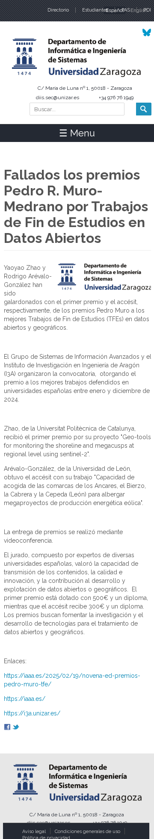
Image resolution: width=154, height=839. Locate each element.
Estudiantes (95, 10)
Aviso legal (34, 831)
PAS (125, 10)
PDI (147, 10)
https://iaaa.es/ (24, 698)
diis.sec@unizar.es (57, 97)
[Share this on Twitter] (15, 728)
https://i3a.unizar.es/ (32, 713)
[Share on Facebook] (7, 728)
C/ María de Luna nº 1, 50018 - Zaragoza (85, 88)
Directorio (58, 10)
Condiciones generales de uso (87, 831)
